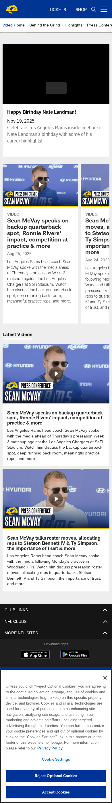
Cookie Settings (56, 759)
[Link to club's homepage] (11, 7)
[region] (56, 736)
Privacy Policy (48, 748)
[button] (56, 88)
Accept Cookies (56, 792)
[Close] (105, 677)
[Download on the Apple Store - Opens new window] (35, 654)
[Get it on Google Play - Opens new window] (75, 657)
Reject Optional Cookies (56, 775)
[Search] (93, 9)
